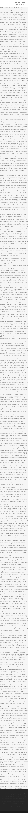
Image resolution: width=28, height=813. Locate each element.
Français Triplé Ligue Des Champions (11, 801)
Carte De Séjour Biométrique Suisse (9, 796)
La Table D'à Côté (19, 806)
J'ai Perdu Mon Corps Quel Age (8, 793)
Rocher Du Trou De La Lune (19, 794)
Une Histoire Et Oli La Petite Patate (9, 799)
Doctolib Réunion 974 (19, 793)
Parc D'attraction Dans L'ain (7, 794)
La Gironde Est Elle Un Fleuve (16, 805)
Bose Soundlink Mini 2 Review (19, 798)
